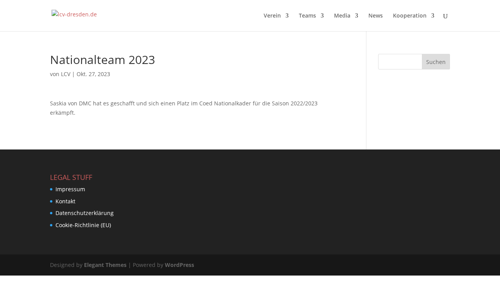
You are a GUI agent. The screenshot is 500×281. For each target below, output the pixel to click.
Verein (272, 16)
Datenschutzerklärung (84, 213)
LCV (65, 74)
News (375, 16)
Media (342, 16)
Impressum (70, 189)
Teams (307, 16)
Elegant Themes (105, 265)
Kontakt (65, 201)
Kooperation (410, 16)
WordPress (179, 265)
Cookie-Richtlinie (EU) (83, 225)
